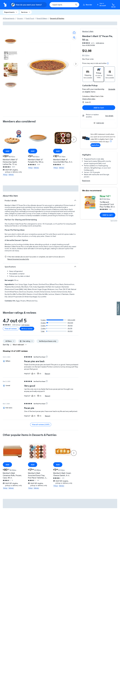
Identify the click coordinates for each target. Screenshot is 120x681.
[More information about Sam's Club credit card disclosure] (111, 141)
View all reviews (11, 328)
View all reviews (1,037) (40, 424)
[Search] (76, 5)
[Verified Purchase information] (47, 357)
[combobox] (64, 4)
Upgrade (111, 89)
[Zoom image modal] (74, 37)
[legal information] (108, 63)
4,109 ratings (100, 43)
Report (47, 373)
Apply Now (95, 145)
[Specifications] (75, 266)
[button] (102, 4)
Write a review (26, 328)
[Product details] (75, 200)
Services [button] (24, 12)
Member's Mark (87, 31)
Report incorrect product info (18, 259)
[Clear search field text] (71, 4)
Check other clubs (88, 99)
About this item (10, 195)
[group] (93, 43)
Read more (86, 180)
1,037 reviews (25, 325)
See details (109, 116)
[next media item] (76, 64)
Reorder (89, 5)
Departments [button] (9, 12)
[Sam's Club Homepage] (5, 4)
